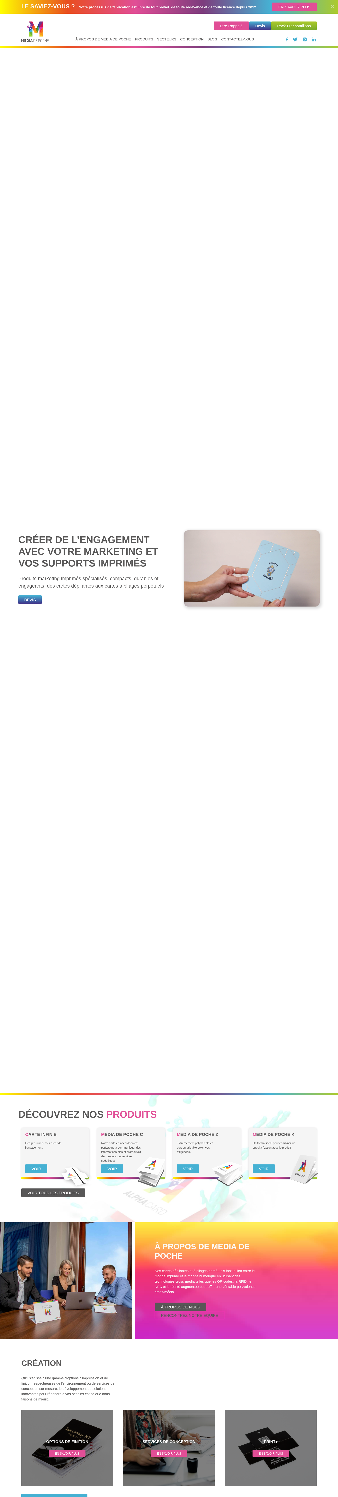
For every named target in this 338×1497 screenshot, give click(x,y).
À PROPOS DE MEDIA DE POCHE (103, 39)
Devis (260, 26)
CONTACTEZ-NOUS (237, 39)
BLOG (212, 39)
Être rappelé (231, 26)
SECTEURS (166, 39)
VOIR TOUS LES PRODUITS (53, 1193)
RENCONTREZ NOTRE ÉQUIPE (189, 1315)
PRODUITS (144, 39)
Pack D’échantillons (294, 26)
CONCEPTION (192, 39)
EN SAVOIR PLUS (294, 7)
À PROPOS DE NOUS (180, 1307)
